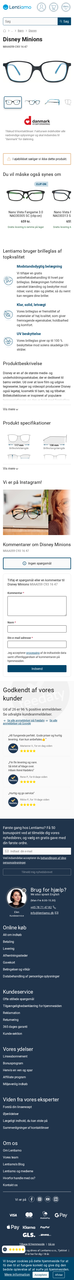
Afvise (59, 1275)
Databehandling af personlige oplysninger (31, 976)
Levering (8, 948)
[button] (13, 102)
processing (33, 653)
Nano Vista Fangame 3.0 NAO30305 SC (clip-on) (25, 214)
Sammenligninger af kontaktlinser (26, 1127)
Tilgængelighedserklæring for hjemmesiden (32, 1006)
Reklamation (11, 1013)
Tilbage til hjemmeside (32, 1244)
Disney (33, 30)
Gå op (51, 1244)
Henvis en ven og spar (18, 1070)
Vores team (10, 1157)
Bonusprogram (13, 1063)
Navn (11, 622)
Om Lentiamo (12, 1150)
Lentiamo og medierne (18, 1171)
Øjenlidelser (11, 1113)
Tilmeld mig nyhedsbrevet (37, 872)
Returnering (10, 1020)
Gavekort (9, 962)
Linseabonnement (15, 1056)
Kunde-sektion (12, 1033)
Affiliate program (14, 1077)
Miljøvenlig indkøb (15, 1084)
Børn (21, 30)
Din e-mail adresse (20, 638)
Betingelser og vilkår (16, 969)
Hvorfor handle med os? (19, 1178)
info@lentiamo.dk (42, 913)
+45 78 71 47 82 (41, 907)
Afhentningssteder (15, 955)
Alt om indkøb (12, 935)
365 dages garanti (15, 1026)
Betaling (8, 941)
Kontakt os (10, 1185)
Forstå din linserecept (17, 1106)
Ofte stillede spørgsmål (18, 999)
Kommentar (15, 593)
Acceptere (41, 1275)
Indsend (37, 668)
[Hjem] (4, 30)
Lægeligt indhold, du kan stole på (25, 1120)
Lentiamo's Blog (13, 1164)
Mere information (17, 1274)
